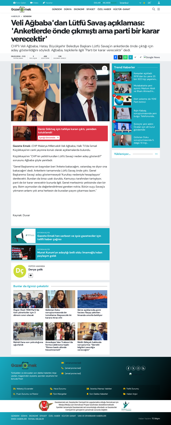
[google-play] (136, 374)
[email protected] (73, 363)
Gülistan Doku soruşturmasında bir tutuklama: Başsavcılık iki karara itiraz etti (58, 314)
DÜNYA (68, 9)
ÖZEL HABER (104, 9)
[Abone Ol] (152, 57)
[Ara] (153, 9)
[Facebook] (128, 368)
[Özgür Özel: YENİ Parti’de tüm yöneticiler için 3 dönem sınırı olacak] (28, 298)
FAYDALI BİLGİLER (36, 419)
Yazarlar (49, 2)
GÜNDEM (57, 9)
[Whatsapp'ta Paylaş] (125, 57)
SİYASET (90, 9)
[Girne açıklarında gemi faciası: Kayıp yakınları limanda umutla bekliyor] (92, 298)
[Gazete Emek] (21, 9)
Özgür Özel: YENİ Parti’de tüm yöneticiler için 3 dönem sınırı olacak (26, 312)
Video (35, 2)
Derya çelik (35, 269)
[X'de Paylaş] (120, 57)
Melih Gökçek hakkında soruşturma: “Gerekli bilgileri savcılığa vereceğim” (89, 346)
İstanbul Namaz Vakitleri (101, 388)
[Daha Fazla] (130, 57)
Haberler (15, 16)
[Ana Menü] (158, 9)
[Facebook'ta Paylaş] (115, 57)
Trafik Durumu (132, 388)
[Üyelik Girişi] (158, 3)
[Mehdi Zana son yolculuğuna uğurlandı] (28, 331)
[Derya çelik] (19, 271)
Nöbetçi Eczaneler (25, 388)
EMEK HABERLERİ (19, 419)
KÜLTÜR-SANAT (121, 9)
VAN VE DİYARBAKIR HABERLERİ (92, 416)
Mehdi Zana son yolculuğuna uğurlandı (28, 343)
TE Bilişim (156, 418)
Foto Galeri (21, 2)
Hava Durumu (60, 388)
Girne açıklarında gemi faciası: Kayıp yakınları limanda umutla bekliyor (89, 312)
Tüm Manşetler (60, 394)
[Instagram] (138, 368)
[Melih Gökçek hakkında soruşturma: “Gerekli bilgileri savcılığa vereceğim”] (92, 331)
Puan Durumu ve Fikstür (27, 394)
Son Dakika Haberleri (99, 394)
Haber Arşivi (132, 394)
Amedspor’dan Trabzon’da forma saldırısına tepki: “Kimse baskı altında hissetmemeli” (59, 346)
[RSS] (143, 368)
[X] (133, 368)
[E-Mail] (30, 275)
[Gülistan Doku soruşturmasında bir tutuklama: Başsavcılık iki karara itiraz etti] (60, 298)
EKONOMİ (79, 9)
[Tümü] (156, 153)
